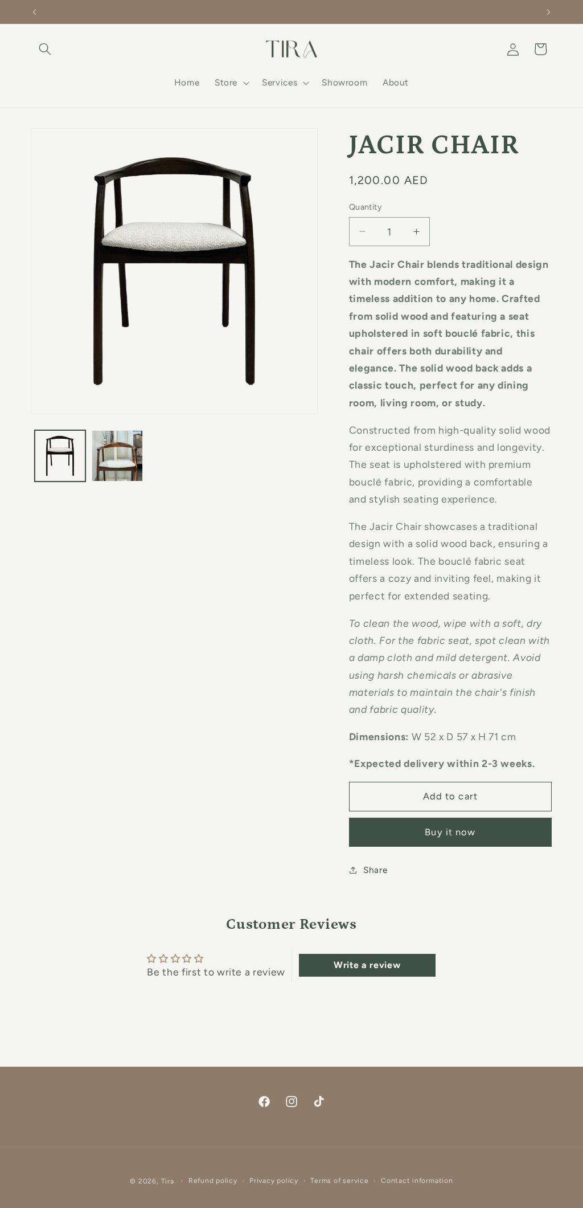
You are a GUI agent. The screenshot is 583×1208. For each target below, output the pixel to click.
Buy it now (450, 832)
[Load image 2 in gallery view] (117, 455)
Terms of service (339, 1181)
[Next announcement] (548, 12)
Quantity (366, 207)
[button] (45, 49)
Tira (167, 1181)
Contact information (417, 1181)
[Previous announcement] (34, 12)
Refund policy (212, 1181)
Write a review (367, 965)
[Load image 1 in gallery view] (60, 455)
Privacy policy (273, 1181)
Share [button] (375, 869)
